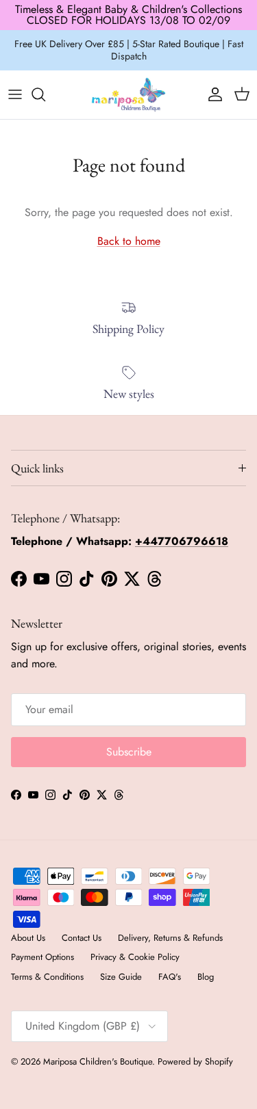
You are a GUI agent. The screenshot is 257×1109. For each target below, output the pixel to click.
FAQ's (169, 976)
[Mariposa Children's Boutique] (129, 94)
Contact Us (81, 937)
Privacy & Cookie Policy (135, 956)
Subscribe (128, 752)
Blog (205, 976)
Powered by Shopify (195, 1061)
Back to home (128, 241)
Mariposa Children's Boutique (97, 1061)
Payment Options (42, 956)
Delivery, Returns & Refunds (170, 937)
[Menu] (15, 94)
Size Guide (121, 976)
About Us (28, 937)
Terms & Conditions (47, 976)
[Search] (45, 94)
